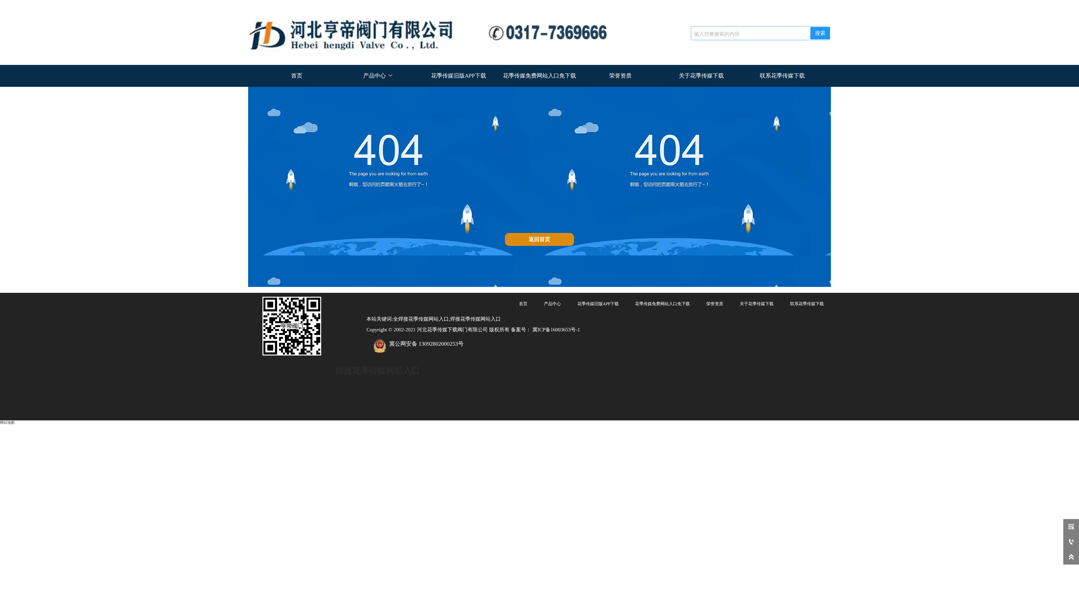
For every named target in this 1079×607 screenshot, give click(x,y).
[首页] (436, 32)
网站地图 (7, 423)
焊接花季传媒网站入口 (378, 370)
